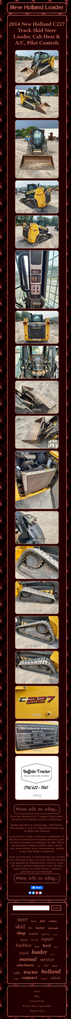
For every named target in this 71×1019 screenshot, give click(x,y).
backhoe (24, 945)
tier (46, 965)
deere (56, 947)
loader (39, 952)
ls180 (55, 935)
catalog (53, 921)
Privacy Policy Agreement (37, 1006)
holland (51, 971)
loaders (33, 933)
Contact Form (37, 1001)
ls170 (34, 940)
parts (52, 954)
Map (36, 996)
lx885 (16, 973)
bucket (40, 928)
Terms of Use (37, 1010)
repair (47, 939)
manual (28, 959)
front (54, 966)
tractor (31, 972)
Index (37, 991)
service (47, 959)
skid (20, 926)
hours (33, 921)
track (24, 953)
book (37, 946)
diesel (24, 940)
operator (46, 934)
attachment (25, 965)
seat (38, 966)
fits (30, 928)
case (16, 978)
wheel (55, 978)
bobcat (44, 978)
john (42, 920)
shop (21, 932)
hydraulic (53, 928)
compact (30, 978)
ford (46, 945)
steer (22, 919)
